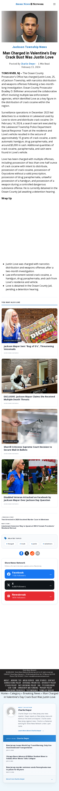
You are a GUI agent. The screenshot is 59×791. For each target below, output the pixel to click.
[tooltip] (21, 553)
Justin (34, 544)
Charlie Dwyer (28, 63)
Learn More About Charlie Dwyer (31, 730)
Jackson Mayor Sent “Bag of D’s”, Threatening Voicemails (29, 348)
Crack (22, 544)
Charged (10, 544)
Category (15, 693)
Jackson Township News (29, 47)
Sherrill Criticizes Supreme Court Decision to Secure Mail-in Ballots (28, 448)
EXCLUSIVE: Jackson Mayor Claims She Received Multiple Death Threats (29, 398)
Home (4, 693)
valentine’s (47, 544)
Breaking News (31, 693)
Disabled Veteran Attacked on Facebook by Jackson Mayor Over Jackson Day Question (27, 499)
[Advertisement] (29, 232)
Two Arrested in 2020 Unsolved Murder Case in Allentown (25, 519)
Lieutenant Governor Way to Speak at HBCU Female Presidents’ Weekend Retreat (28, 527)
